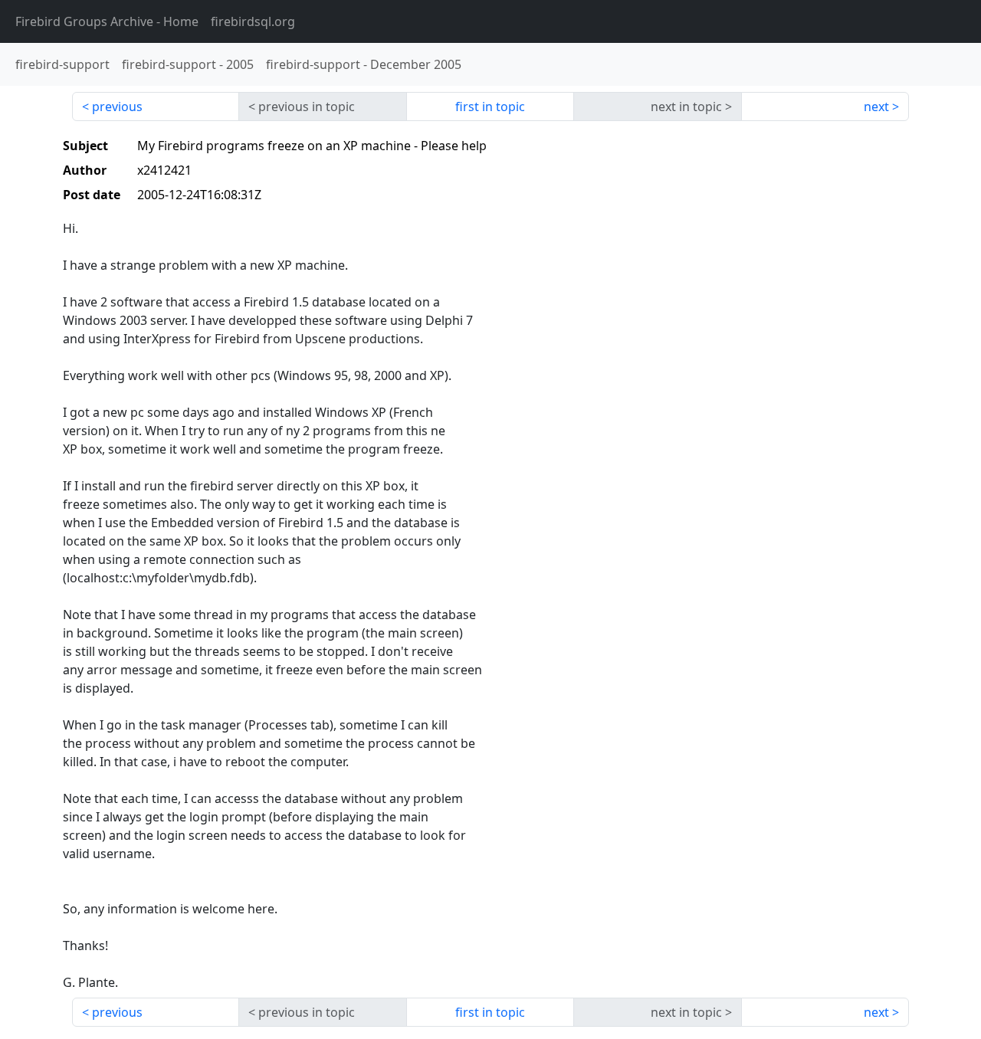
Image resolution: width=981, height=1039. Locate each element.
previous (117, 106)
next (876, 106)
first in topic (490, 106)
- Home (106, 21)
